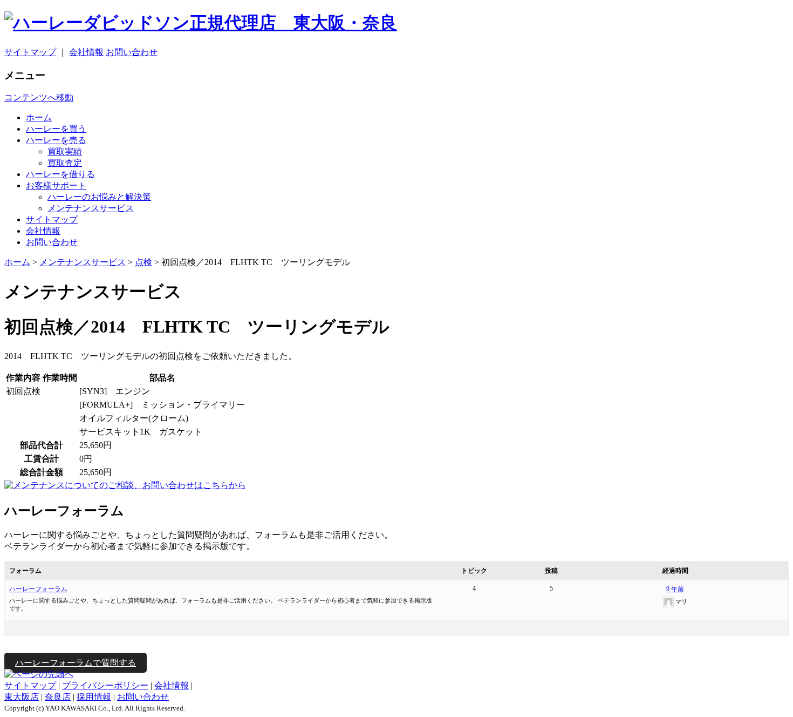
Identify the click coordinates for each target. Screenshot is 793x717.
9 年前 (675, 589)
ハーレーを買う (56, 128)
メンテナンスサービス (90, 208)
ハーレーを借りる (60, 174)
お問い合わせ (132, 52)
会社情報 (86, 52)
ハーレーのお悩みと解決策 (99, 196)
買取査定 (64, 162)
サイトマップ (30, 52)
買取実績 (64, 151)
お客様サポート (56, 185)
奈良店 (58, 696)
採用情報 (94, 696)
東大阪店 (21, 696)
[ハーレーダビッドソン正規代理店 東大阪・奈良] (396, 23)
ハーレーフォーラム (38, 589)
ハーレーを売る (56, 140)
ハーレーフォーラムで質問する (75, 662)
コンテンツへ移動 (38, 97)
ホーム (39, 117)
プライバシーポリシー (105, 685)
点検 (143, 262)
